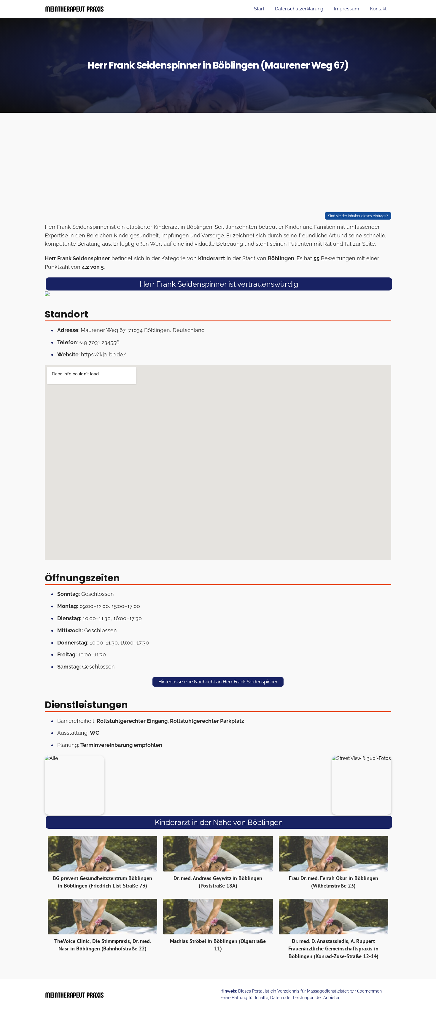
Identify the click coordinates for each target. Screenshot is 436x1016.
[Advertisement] (218, 163)
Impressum (346, 9)
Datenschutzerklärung (299, 9)
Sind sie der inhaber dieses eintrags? (358, 216)
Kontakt (378, 9)
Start (259, 9)
